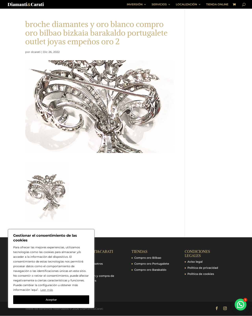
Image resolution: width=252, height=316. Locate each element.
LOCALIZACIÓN (186, 4)
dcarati (36, 52)
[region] (51, 268)
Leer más (46, 290)
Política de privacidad (202, 268)
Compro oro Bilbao (147, 258)
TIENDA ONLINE (217, 4)
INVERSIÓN (135, 4)
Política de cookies (200, 274)
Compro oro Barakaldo (150, 270)
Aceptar (51, 299)
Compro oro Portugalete (151, 263)
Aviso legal (195, 261)
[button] (240, 304)
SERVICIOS (159, 4)
